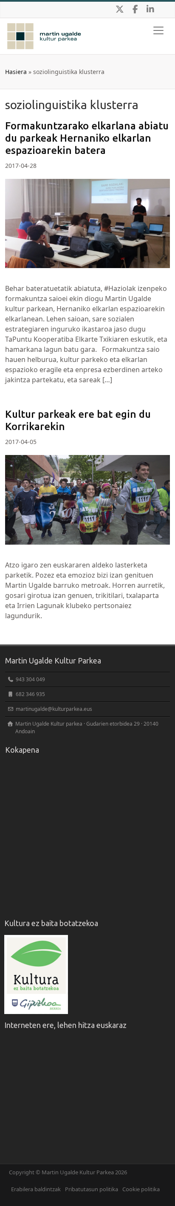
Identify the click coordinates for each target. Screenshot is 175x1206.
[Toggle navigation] (158, 30)
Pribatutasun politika (91, 1189)
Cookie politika (141, 1189)
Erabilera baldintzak (36, 1189)
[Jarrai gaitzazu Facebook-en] (135, 9)
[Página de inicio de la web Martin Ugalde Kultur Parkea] (44, 28)
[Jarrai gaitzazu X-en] (120, 9)
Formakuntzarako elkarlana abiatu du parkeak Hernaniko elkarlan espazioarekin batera (87, 138)
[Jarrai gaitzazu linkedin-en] (150, 9)
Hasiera (16, 72)
